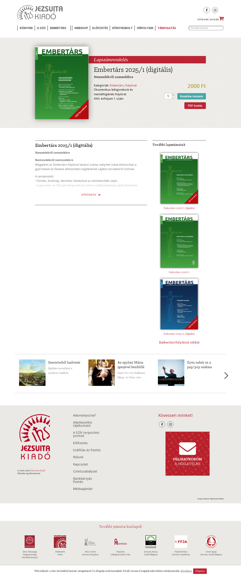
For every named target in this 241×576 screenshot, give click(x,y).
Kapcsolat (80, 464)
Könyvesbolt (122, 28)
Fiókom (202, 19)
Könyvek (26, 28)
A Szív (41, 28)
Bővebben (186, 571)
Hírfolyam (145, 28)
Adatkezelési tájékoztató (82, 424)
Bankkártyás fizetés (82, 480)
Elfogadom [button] (200, 571)
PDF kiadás (195, 106)
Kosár (216, 19)
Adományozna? (84, 415)
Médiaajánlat (83, 489)
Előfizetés (100, 28)
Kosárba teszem (191, 96)
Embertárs (58, 28)
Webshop (81, 28)
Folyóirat (131, 85)
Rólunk (78, 457)
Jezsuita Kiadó (40, 12)
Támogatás (167, 28)
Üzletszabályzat (85, 471)
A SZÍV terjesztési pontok (86, 434)
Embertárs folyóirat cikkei (179, 342)
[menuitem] (26, 28)
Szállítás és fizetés (87, 450)
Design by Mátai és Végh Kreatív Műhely (210, 499)
